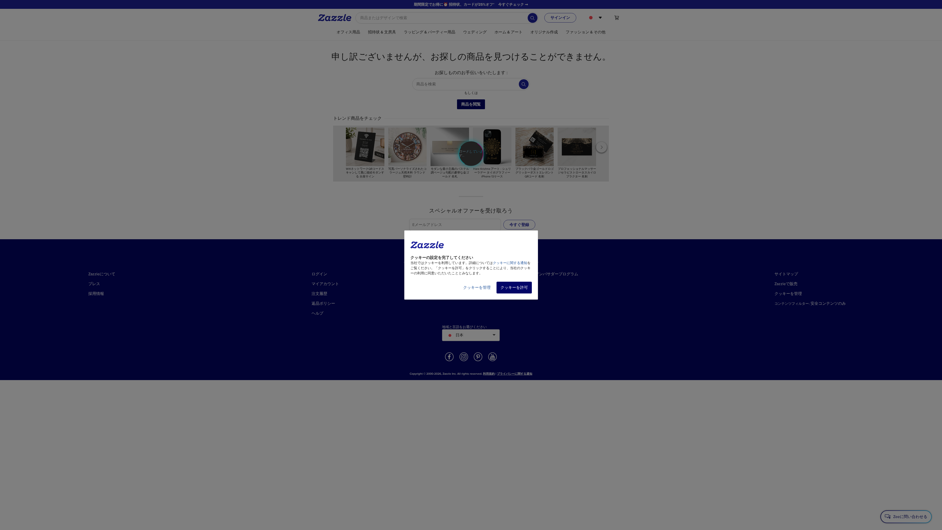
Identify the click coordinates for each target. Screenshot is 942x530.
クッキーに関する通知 (510, 263)
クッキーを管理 (477, 287)
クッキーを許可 (514, 287)
